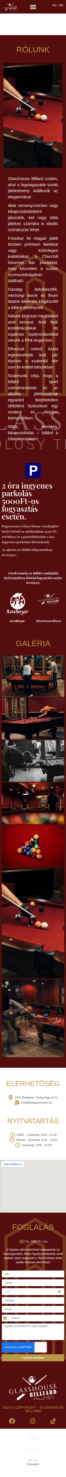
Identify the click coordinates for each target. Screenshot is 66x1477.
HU (54, 5)
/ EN (60, 5)
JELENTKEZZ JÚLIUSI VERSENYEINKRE (34, 24)
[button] (33, 7)
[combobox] (6, 1318)
